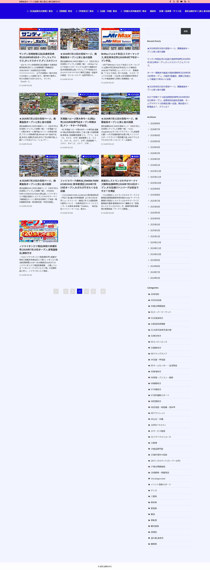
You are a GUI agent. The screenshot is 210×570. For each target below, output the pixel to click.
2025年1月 (155, 236)
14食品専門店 (157, 448)
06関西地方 (156, 383)
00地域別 (155, 294)
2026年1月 (155, 165)
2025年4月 (155, 218)
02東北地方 (156, 335)
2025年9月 (155, 188)
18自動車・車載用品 (160, 472)
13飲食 (154, 442)
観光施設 (155, 526)
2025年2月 (155, 230)
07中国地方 (156, 389)
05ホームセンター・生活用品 (164, 365)
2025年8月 (155, 194)
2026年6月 (155, 135)
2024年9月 (155, 260)
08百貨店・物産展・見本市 (163, 407)
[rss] (185, 1)
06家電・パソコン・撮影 (162, 377)
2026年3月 (155, 153)
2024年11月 (155, 248)
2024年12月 (155, 242)
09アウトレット (158, 413)
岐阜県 (154, 502)
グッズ (154, 490)
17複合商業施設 (158, 466)
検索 (186, 31)
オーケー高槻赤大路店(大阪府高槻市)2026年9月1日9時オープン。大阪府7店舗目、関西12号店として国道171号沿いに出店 (169, 75)
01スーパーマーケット (161, 312)
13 (93, 291)
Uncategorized (158, 478)
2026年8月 (155, 123)
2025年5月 (155, 212)
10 (73, 291)
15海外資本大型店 (159, 454)
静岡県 (154, 543)
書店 (153, 514)
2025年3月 (155, 224)
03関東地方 (156, 347)
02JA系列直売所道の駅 (161, 329)
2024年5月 (155, 277)
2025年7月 (155, 200)
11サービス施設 (158, 430)
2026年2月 (155, 159)
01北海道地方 (157, 318)
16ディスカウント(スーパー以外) (165, 460)
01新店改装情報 (158, 323)
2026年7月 (155, 129)
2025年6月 (155, 206)
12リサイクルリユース (161, 436)
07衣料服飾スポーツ (160, 395)
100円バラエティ (158, 424)
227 (103, 291)
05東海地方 (156, 371)
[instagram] (178, 1)
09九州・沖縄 (157, 419)
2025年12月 (155, 171)
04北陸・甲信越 (158, 359)
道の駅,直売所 (157, 538)
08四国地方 (156, 401)
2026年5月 (155, 141)
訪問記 (154, 532)
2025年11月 (155, 176)
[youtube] (181, 1)
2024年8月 (155, 266)
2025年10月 (155, 182)
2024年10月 (155, 254)
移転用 (154, 520)
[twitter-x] (174, 1)
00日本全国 (156, 300)
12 (86, 291)
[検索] (189, 1)
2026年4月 (155, 147)
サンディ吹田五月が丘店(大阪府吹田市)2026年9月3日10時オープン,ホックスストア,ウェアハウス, (168, 62)
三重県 (154, 496)
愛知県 (154, 508)
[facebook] (170, 1)
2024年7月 (155, 272)
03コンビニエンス (159, 341)
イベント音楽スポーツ (161, 484)
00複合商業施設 (158, 306)
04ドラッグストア (159, 353)
